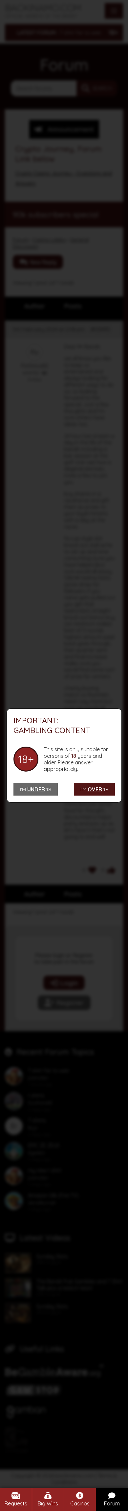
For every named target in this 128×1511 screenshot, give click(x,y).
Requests (16, 1503)
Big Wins (48, 1503)
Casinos (80, 1503)
